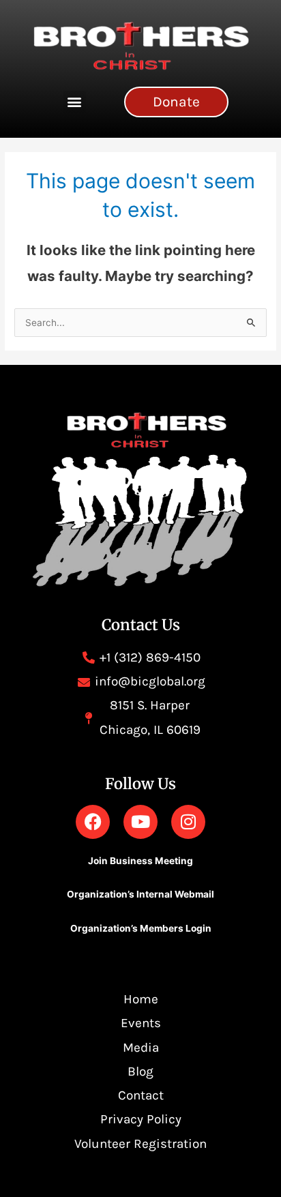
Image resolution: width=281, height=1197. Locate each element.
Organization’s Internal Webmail (140, 894)
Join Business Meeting (140, 860)
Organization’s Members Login (140, 928)
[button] (74, 102)
